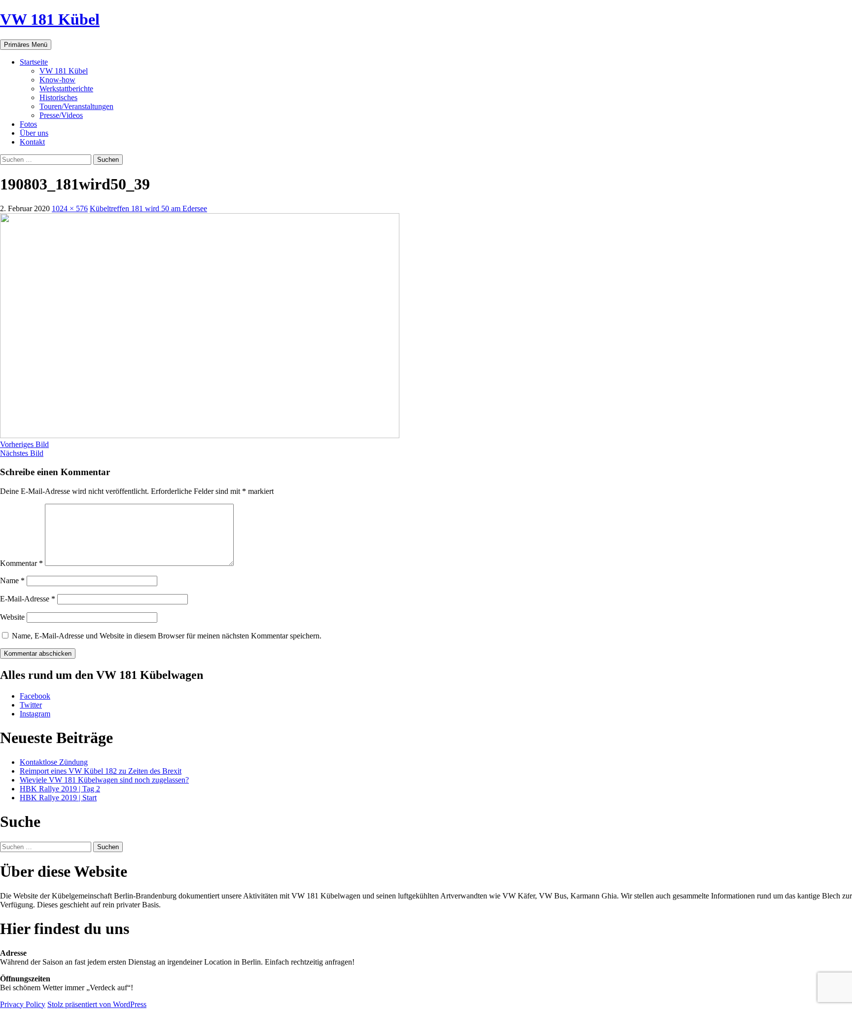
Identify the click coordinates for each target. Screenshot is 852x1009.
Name (12, 580)
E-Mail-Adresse (27, 599)
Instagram (35, 714)
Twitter (31, 705)
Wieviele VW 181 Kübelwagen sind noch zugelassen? (104, 780)
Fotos (28, 124)
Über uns (34, 133)
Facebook (35, 696)
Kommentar (21, 563)
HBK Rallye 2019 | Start (58, 797)
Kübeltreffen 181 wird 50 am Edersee (148, 208)
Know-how (57, 79)
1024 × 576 (70, 208)
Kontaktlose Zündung (54, 762)
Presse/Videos (61, 115)
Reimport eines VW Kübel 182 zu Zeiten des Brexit (100, 771)
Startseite (34, 62)
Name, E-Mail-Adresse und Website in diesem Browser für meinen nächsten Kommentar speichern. (166, 636)
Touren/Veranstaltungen (76, 106)
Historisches (58, 97)
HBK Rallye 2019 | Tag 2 (60, 789)
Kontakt (32, 142)
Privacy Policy (22, 1004)
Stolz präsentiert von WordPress (96, 1004)
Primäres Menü (25, 44)
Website (12, 617)
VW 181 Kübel (50, 19)
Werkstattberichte (66, 88)
